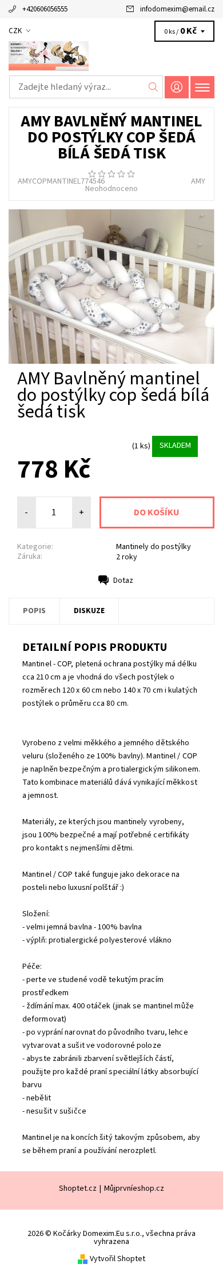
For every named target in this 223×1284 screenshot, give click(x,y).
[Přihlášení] (177, 87)
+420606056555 (44, 9)
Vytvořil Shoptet (117, 1259)
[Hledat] (153, 86)
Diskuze (89, 611)
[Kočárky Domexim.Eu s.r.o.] (111, 56)
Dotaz (123, 580)
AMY (198, 181)
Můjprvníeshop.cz (134, 1188)
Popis (34, 611)
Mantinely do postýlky (153, 546)
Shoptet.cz (78, 1188)
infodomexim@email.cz (177, 9)
